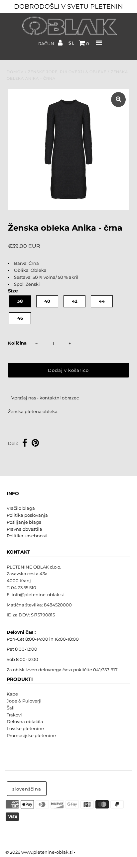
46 (20, 318)
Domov (15, 71)
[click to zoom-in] (118, 99)
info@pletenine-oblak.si (38, 594)
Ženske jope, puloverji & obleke (67, 71)
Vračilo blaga (21, 508)
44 (102, 301)
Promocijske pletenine (31, 735)
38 (20, 301)
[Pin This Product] (35, 444)
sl (71, 43)
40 (47, 301)
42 (74, 301)
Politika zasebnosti (27, 535)
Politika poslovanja (27, 515)
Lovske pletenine (25, 728)
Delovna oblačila (25, 721)
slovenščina (26, 789)
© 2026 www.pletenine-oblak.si (39, 852)
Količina (17, 343)
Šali (11, 707)
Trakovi (14, 714)
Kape (12, 693)
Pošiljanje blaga (24, 522)
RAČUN (46, 43)
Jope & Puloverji (24, 700)
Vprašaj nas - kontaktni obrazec (45, 397)
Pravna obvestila (24, 529)
